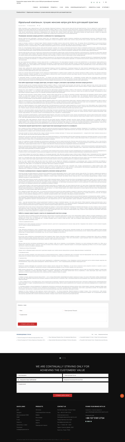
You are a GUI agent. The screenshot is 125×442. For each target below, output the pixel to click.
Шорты (38, 422)
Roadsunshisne (21, 12)
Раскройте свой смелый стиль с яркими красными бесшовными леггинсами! (94, 340)
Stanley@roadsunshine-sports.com (67, 417)
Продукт (19, 412)
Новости (19, 422)
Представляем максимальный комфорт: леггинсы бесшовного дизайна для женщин (63, 340)
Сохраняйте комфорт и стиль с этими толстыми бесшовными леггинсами (94, 337)
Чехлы (96, 334)
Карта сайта (66, 439)
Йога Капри (39, 417)
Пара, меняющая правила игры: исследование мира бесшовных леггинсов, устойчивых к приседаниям (63, 337)
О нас (18, 419)
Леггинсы (38, 410)
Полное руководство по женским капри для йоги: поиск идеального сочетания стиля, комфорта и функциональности (31, 337)
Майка (37, 415)
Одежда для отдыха (41, 425)
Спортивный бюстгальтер (43, 412)
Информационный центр (103, 334)
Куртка (38, 420)
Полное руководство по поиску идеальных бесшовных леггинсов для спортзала (32, 340)
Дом (18, 410)
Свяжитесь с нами (22, 424)
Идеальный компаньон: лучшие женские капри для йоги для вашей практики (49, 12)
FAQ (92, 334)
